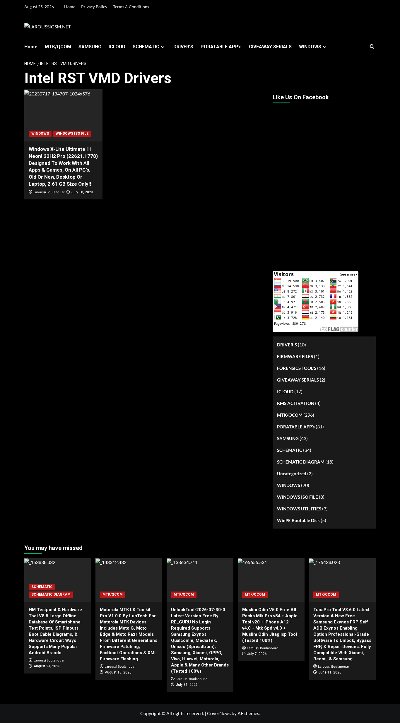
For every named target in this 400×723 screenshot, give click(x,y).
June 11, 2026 (329, 672)
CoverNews (219, 713)
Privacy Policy (94, 6)
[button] (372, 47)
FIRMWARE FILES (295, 356)
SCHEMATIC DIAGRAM (300, 461)
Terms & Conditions (131, 6)
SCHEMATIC (146, 46)
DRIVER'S (287, 344)
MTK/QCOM (58, 46)
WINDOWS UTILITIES (299, 508)
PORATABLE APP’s (221, 46)
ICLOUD (117, 46)
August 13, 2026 (118, 672)
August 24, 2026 (47, 666)
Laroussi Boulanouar (48, 192)
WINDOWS (310, 46)
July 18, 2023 (82, 192)
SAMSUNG (89, 46)
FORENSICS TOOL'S (296, 368)
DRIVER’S (183, 46)
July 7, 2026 (257, 654)
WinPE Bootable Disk (298, 520)
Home (69, 6)
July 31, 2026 (187, 685)
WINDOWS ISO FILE (72, 133)
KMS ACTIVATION (295, 403)
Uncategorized (291, 473)
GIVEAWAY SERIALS (270, 46)
